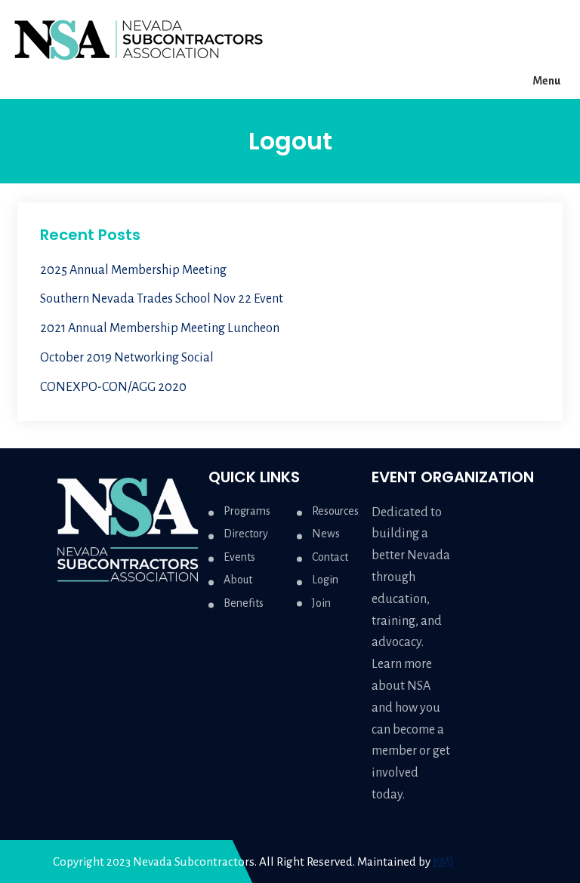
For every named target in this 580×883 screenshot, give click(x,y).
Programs (247, 511)
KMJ (443, 861)
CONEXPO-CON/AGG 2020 (113, 387)
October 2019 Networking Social (127, 358)
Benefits (244, 603)
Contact (330, 557)
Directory (246, 534)
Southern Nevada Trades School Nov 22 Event (161, 299)
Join (321, 603)
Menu (546, 81)
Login (325, 580)
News (326, 534)
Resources (335, 511)
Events (239, 557)
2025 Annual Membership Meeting (133, 270)
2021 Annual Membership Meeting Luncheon (159, 328)
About (238, 580)
